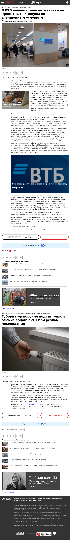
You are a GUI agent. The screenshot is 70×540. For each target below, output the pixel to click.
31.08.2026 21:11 (6, 313)
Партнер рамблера (30, 533)
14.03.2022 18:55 (6, 7)
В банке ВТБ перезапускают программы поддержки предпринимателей (30, 275)
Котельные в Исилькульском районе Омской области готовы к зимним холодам (32, 448)
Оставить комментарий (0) (54, 237)
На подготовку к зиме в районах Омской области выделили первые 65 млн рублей (33, 465)
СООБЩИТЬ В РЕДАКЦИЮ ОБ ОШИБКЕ (31, 500)
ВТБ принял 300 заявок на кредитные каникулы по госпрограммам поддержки (32, 269)
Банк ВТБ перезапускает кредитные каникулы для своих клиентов (28, 281)
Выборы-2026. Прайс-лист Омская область (50, 498)
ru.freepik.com (6, 372)
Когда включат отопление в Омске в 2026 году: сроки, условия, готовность (30, 454)
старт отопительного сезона (33, 404)
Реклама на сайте (19, 498)
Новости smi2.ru (8, 308)
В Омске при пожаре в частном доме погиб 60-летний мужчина (27, 459)
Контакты (17, 500)
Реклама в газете (31, 498)
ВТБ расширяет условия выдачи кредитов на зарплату (39, 184)
